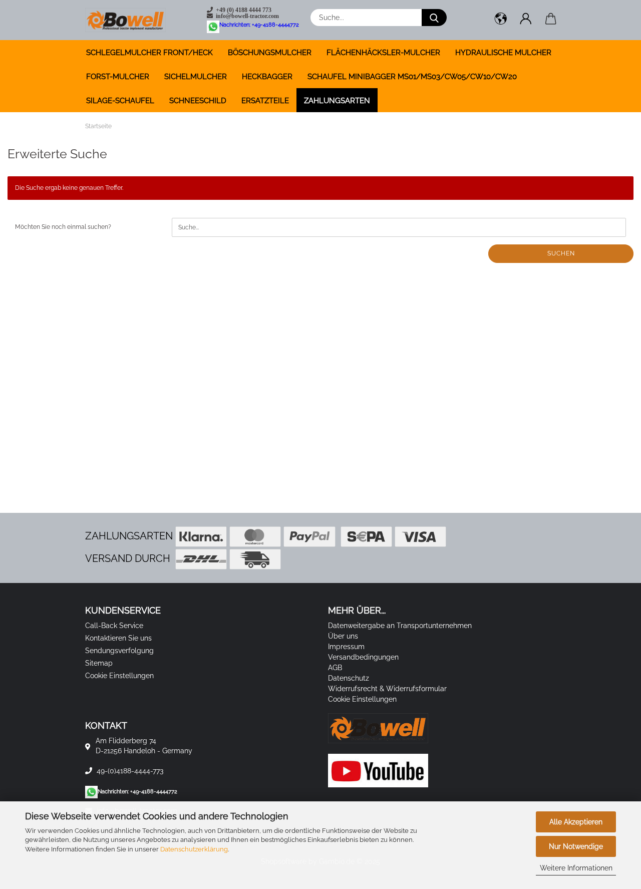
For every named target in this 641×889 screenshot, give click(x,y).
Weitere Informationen (576, 868)
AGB (335, 668)
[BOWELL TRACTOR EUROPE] (129, 20)
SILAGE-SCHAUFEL (120, 100)
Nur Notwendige (576, 846)
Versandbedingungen (363, 657)
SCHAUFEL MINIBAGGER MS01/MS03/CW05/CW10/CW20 (412, 76)
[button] (500, 20)
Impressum (346, 647)
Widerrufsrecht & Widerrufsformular (387, 689)
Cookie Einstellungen (119, 676)
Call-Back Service (114, 626)
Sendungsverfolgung (119, 651)
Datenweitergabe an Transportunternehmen (400, 626)
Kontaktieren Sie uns (118, 638)
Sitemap (99, 663)
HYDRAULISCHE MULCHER (503, 52)
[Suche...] (434, 17)
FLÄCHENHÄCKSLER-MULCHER (383, 52)
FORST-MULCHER (117, 76)
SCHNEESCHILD (197, 100)
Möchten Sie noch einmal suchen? (63, 226)
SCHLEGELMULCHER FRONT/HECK (149, 52)
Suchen (561, 253)
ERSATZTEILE (265, 100)
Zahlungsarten (337, 100)
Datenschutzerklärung (194, 849)
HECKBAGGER (267, 76)
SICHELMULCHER (195, 76)
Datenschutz (348, 678)
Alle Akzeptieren (575, 822)
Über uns (343, 636)
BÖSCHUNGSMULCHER (269, 52)
